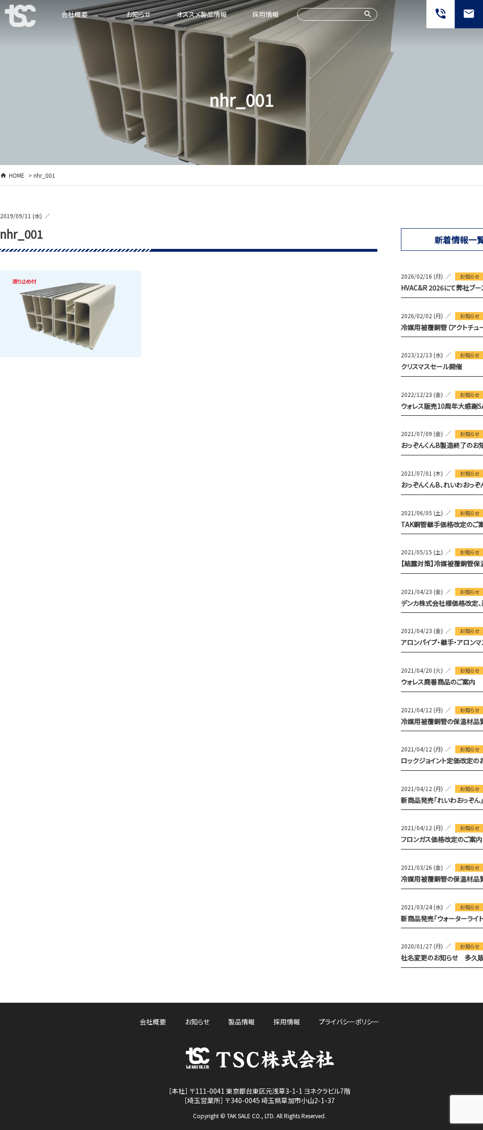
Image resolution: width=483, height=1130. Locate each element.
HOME (17, 175)
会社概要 (74, 14)
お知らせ (138, 14)
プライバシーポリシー (349, 1021)
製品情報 (241, 1021)
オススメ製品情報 (201, 14)
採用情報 (265, 14)
